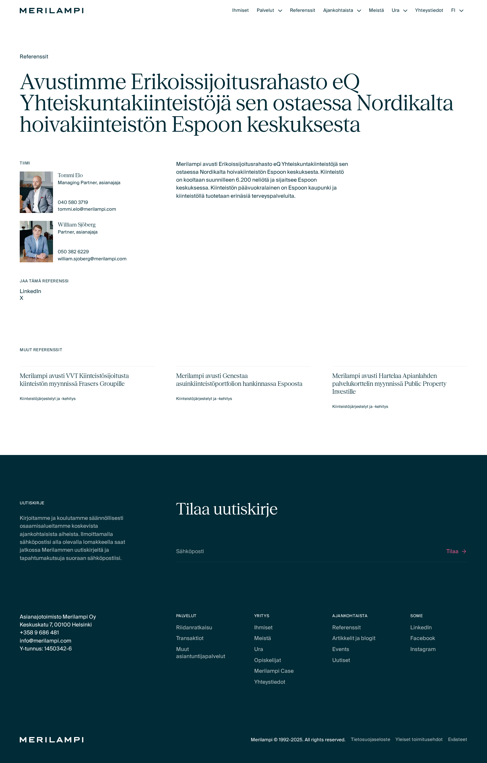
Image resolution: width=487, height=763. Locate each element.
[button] (269, 10)
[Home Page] (52, 10)
